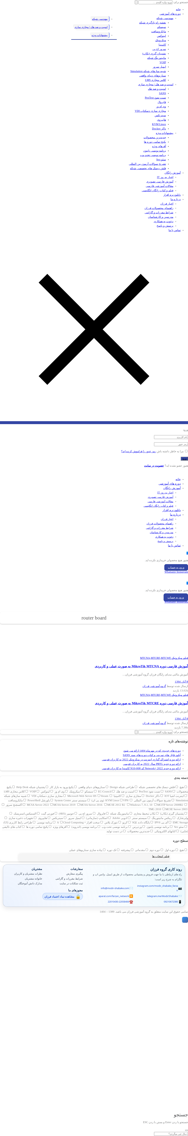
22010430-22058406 (118, 901)
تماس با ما (175, 230)
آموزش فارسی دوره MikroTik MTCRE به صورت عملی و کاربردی (141, 703)
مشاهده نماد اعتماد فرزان (59, 896)
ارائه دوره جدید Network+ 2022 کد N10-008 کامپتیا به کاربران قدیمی (141, 768)
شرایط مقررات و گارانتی (159, 212)
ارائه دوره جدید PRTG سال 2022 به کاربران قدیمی (152, 763)
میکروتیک (160, 40)
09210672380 (171, 901)
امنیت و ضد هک (157, 88)
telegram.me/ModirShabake (162, 896)
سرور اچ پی (159, 49)
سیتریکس (160, 115)
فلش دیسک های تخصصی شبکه (148, 168)
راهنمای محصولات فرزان (158, 208)
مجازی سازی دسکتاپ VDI (150, 110)
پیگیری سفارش (74, 873)
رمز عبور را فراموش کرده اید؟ (138, 451)
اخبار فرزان (166, 203)
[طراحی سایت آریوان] (184, 920)
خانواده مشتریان (33, 878)
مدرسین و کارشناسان (160, 216)
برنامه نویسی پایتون (154, 150)
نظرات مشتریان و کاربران (28, 873)
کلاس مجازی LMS (155, 80)
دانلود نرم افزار (172, 194)
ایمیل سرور (159, 66)
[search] (186, 1130)
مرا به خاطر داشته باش (170, 451)
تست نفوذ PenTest (155, 97)
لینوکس (161, 35)
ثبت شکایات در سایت (71, 883)
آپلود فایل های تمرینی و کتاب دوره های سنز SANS (152, 755)
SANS (162, 93)
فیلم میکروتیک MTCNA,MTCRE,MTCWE (164, 658)
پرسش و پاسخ (165, 225)
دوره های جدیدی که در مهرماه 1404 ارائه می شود (152, 750)
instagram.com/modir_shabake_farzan (157, 888)
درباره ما (176, 199)
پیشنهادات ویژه (164, 133)
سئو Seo (161, 159)
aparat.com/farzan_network (114, 896)
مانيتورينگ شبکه (156, 57)
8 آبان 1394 (181, 681)
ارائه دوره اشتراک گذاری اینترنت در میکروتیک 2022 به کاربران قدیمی (141, 759)
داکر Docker (159, 128)
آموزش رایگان (172, 172)
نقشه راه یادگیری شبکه (152, 22)
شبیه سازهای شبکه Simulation (148, 71)
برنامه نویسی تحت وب (153, 155)
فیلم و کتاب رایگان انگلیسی (157, 190)
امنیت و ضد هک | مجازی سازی (155, 84)
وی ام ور (161, 106)
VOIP (163, 62)
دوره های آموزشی (170, 13)
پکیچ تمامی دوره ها (155, 141)
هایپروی (161, 119)
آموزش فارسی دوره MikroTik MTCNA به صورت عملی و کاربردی (141, 666)
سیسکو (161, 27)
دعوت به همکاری (163, 221)
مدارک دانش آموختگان (30, 883)
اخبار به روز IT (165, 177)
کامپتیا (162, 44)
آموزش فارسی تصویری (159, 181)
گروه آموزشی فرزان (154, 686)
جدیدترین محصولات (155, 137)
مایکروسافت (158, 31)
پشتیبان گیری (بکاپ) (154, 53)
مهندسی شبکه (164, 18)
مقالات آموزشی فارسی (159, 186)
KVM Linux (159, 124)
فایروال (162, 102)
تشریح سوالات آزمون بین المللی (147, 163)
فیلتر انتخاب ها (160, 856)
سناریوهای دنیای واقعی (152, 75)
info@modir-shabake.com (115, 888)
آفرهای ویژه (159, 146)
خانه (178, 9)
